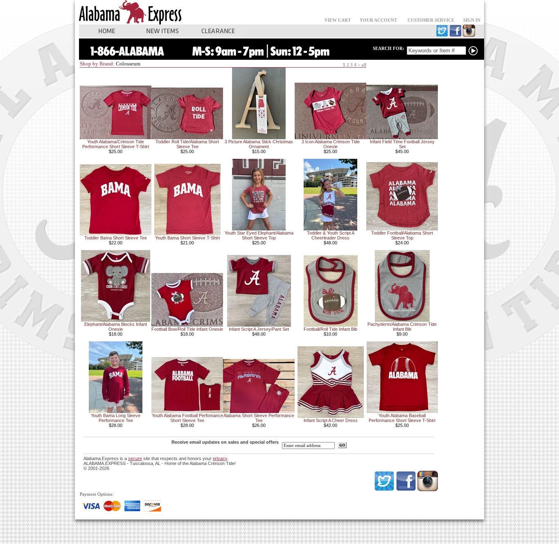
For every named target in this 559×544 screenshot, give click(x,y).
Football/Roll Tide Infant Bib (330, 329)
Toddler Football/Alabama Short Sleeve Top (402, 235)
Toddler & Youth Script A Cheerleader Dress (330, 235)
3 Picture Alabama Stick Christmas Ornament (259, 144)
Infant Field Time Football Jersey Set (402, 144)
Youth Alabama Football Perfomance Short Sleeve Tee (187, 418)
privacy (220, 458)
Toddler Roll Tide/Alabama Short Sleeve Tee (187, 144)
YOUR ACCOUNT (378, 20)
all (363, 65)
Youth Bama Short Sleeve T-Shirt (187, 237)
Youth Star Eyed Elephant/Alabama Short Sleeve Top (259, 235)
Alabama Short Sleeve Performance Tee (258, 418)
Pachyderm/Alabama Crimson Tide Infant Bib (402, 327)
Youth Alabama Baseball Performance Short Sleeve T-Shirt (402, 418)
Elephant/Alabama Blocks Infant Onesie (115, 327)
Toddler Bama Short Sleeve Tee (115, 237)
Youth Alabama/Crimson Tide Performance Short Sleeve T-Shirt (115, 144)
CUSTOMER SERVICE (431, 20)
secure (135, 458)
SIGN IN (471, 20)
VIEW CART (338, 20)
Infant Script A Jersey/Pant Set (259, 329)
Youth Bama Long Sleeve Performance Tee (115, 418)
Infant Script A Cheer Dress (331, 420)
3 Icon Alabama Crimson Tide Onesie (331, 144)
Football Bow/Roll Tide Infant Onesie (187, 329)
